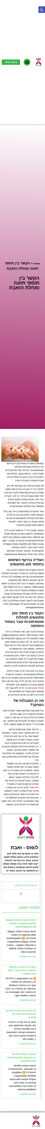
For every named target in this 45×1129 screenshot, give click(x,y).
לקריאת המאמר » (27, 956)
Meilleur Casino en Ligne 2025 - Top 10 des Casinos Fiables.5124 (22, 970)
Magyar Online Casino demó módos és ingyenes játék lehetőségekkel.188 (21, 923)
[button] (41, 9)
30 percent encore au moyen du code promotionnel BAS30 (21, 1014)
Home (37, 263)
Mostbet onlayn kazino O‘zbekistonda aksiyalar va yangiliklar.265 (21, 1057)
